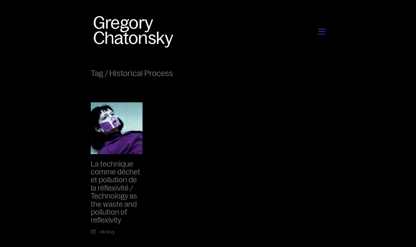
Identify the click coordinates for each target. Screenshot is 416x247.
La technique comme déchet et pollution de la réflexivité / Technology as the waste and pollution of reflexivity (115, 192)
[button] (321, 31)
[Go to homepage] (135, 31)
